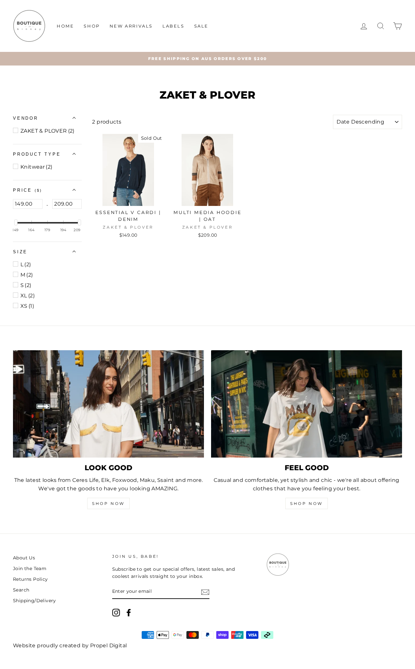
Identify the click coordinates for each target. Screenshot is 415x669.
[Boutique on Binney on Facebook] (129, 612)
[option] (207, 58)
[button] (25, 118)
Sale (201, 26)
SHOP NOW (108, 503)
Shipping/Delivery (34, 600)
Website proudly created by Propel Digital (70, 645)
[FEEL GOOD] (306, 404)
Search (21, 589)
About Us (24, 557)
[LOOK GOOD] (108, 404)
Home (65, 26)
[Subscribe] (205, 592)
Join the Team (29, 568)
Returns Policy (30, 579)
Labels (173, 26)
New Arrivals (131, 26)
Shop (92, 26)
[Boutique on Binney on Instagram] (116, 612)
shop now (306, 503)
